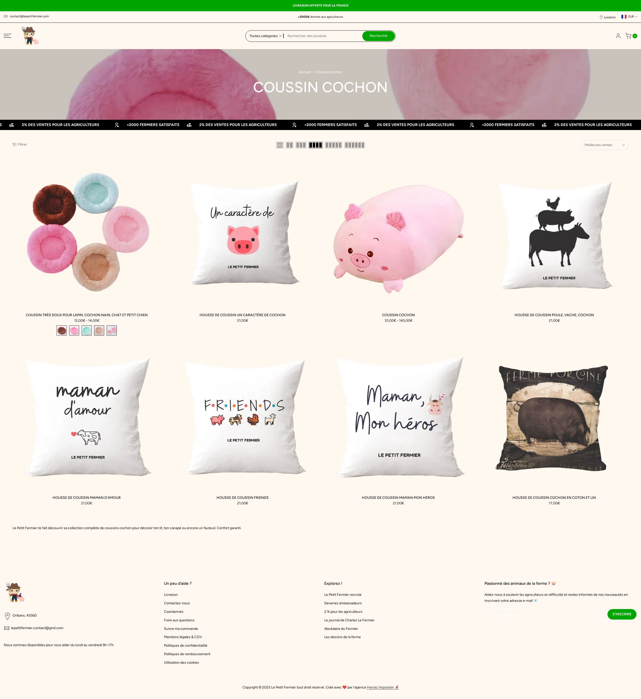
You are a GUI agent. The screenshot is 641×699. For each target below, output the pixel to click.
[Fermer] (431, 295)
